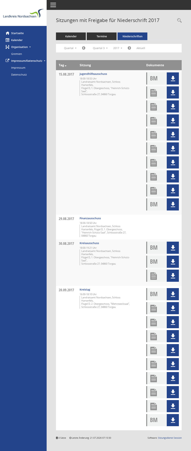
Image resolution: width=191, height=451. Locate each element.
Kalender (17, 40)
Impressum (18, 67)
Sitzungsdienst (170, 437)
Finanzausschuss (90, 218)
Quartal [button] (69, 48)
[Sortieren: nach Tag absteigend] (65, 65)
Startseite (17, 33)
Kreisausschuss (89, 243)
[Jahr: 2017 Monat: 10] (129, 48)
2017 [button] (116, 48)
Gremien (16, 54)
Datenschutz (19, 74)
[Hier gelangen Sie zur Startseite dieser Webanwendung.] (23, 14)
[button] (23, 46)
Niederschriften (133, 36)
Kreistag (85, 289)
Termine (102, 36)
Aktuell (141, 48)
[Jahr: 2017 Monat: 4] (83, 48)
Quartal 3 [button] (99, 48)
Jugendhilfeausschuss (93, 74)
